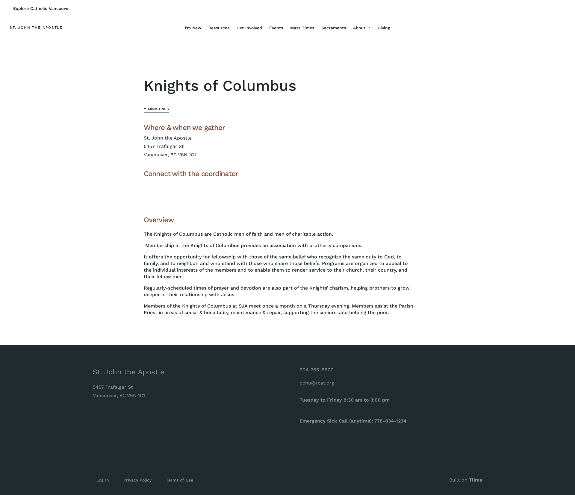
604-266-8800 (316, 370)
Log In (102, 480)
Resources (218, 27)
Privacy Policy (137, 480)
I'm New (193, 27)
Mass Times (302, 27)
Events (276, 27)
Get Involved (249, 27)
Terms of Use (179, 480)
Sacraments (333, 27)
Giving (384, 27)
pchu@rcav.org (316, 383)
